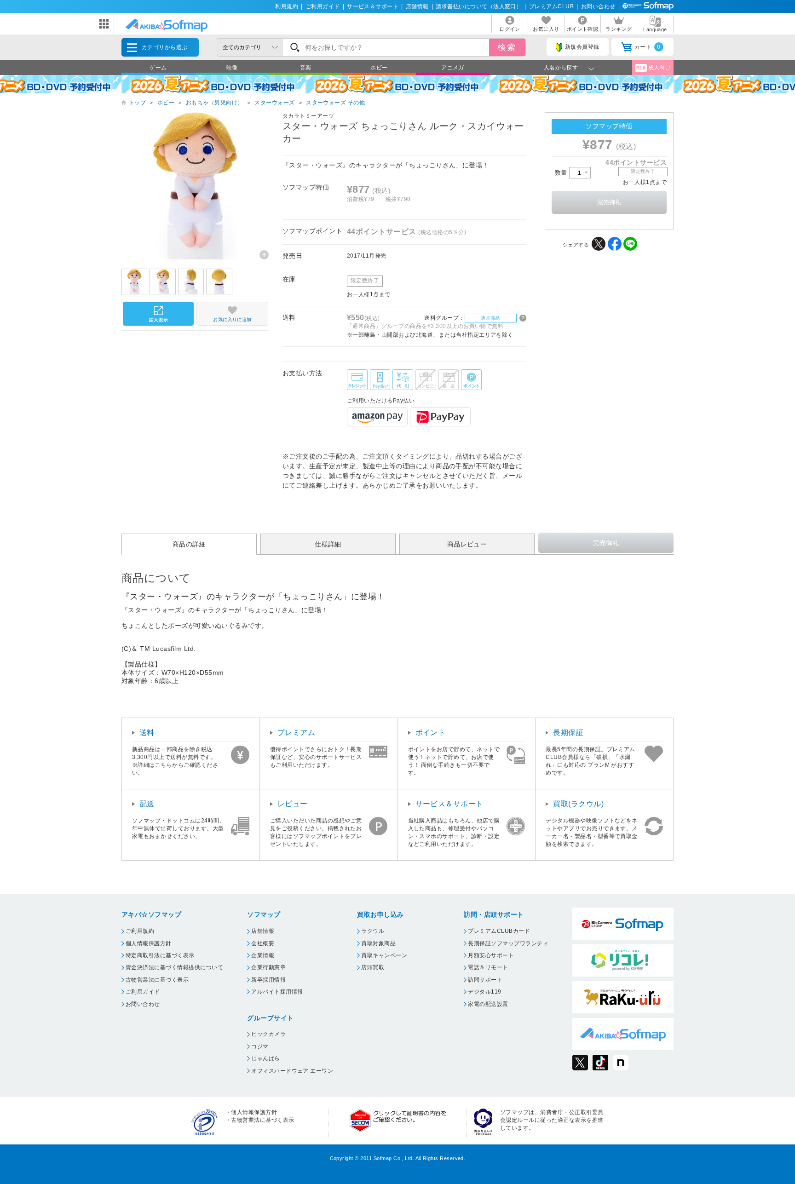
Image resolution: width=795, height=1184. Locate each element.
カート (647, 47)
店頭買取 (372, 967)
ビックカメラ (268, 1034)
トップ (137, 102)
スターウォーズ (274, 102)
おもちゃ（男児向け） (214, 102)
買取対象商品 (378, 943)
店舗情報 (417, 6)
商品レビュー (467, 544)
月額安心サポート (491, 955)
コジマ (259, 1046)
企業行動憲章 (268, 967)
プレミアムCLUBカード (499, 931)
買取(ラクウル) (578, 804)
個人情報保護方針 (149, 943)
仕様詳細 (328, 544)
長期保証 (568, 732)
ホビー (378, 67)
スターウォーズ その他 (335, 102)
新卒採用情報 (268, 980)
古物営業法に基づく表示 (157, 980)
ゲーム (158, 67)
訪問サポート (485, 980)
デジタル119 (484, 992)
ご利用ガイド (322, 6)
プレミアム (296, 732)
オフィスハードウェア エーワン (292, 1071)
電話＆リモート (488, 967)
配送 (147, 804)
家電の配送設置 (488, 1004)
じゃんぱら (265, 1058)
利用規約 (286, 6)
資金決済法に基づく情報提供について (174, 967)
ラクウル (372, 931)
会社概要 (262, 943)
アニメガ (452, 67)
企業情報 (262, 955)
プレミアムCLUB (551, 6)
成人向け (653, 67)
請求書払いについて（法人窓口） (479, 6)
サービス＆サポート (372, 6)
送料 (147, 732)
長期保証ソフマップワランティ (508, 943)
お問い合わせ (598, 6)
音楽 (305, 67)
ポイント (430, 732)
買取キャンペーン (384, 955)
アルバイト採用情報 (277, 992)
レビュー (292, 804)
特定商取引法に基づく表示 (160, 955)
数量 (562, 172)
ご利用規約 (140, 931)
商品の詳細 (189, 544)
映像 (232, 67)
